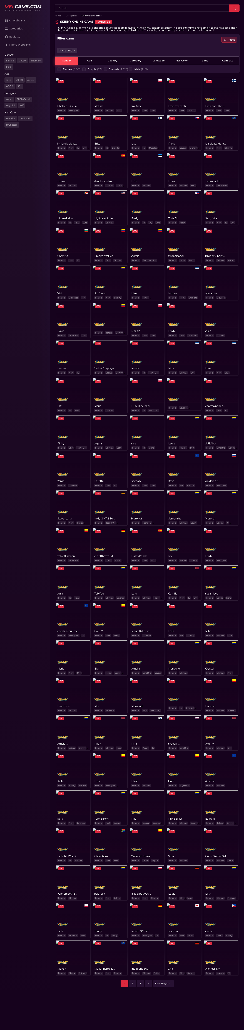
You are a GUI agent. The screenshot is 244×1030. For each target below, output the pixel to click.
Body (204, 60)
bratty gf (136, 518)
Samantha (174, 518)
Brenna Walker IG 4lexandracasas (104, 256)
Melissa (98, 106)
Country (112, 60)
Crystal (209, 668)
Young (183, 148)
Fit (144, 148)
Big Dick (10, 105)
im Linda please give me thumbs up (67, 143)
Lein (134, 593)
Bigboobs (73, 298)
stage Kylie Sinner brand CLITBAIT (141, 631)
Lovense (184, 408)
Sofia (60, 818)
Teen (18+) (74, 110)
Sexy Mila (211, 218)
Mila (133, 818)
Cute (85, 223)
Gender (66, 60)
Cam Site (227, 60)
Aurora (135, 256)
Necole (135, 331)
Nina (171, 368)
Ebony (220, 523)
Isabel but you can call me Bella (141, 893)
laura (171, 781)
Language (159, 60)
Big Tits (115, 148)
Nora (228, 598)
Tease (230, 860)
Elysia (134, 781)
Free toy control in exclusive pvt (178, 106)
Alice (208, 331)
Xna (170, 968)
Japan (190, 935)
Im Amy (136, 106)
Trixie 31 (173, 218)
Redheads (25, 118)
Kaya (171, 481)
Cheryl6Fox (101, 856)
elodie (209, 931)
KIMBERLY (175, 818)
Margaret (137, 706)
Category (135, 60)
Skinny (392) (67, 50)
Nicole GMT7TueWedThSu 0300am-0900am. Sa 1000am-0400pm (141, 931)
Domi (119, 185)
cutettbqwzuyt (103, 556)
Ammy (209, 743)
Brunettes (11, 124)
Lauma (61, 368)
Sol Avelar (100, 293)
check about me (67, 631)
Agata (98, 443)
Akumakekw (65, 218)
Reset (231, 39)
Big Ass (156, 823)
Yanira (60, 481)
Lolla (134, 181)
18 (78, 148)
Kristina (172, 293)
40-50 (9, 86)
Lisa (133, 143)
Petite (145, 298)
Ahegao (231, 710)
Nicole (135, 368)
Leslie (171, 893)
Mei (96, 706)
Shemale (36, 60)
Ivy (170, 556)
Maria (60, 668)
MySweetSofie (103, 218)
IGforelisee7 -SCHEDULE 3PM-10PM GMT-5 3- (67, 893)
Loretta (99, 481)
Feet (193, 185)
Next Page (161, 983)
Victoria (210, 518)
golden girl (211, 481)
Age (89, 60)
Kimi (134, 743)
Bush (108, 560)
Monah (61, 968)
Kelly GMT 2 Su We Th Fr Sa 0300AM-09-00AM (104, 518)
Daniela (210, 706)
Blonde (220, 335)
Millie (208, 631)
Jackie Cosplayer (104, 368)
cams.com (22, 6)
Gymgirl (190, 708)
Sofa (171, 856)
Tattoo (109, 333)
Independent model (141, 968)
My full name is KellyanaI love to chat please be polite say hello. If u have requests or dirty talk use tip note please (104, 968)
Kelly (60, 781)
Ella (96, 668)
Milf (22, 105)
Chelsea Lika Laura (67, 106)
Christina (62, 256)
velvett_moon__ (67, 556)
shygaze (136, 481)
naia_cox (99, 893)
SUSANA (210, 443)
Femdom (147, 523)
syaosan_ (174, 743)
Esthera (210, 818)
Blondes (10, 118)
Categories (71, 16)
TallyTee (99, 593)
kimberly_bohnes (215, 256)
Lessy (171, 181)
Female (10, 60)
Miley (97, 743)
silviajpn (173, 931)
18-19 (8, 80)
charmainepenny (215, 406)
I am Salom (101, 818)
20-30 (19, 80)
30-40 (30, 80)
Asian (9, 99)
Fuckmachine (149, 260)
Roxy (60, 331)
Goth (119, 448)
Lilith (208, 893)
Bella (60, 931)
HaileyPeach (139, 556)
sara (133, 443)
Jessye (61, 181)
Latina (109, 373)
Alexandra (211, 293)
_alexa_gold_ (213, 181)
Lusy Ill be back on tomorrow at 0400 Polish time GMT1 (141, 406)
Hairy (182, 260)
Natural (109, 185)
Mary (134, 293)
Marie (97, 406)
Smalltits (193, 298)
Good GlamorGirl (215, 856)
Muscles (153, 148)
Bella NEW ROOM (67, 856)
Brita (97, 143)
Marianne (174, 668)
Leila (171, 631)
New (145, 110)
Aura (60, 593)
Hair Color (182, 60)
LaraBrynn (63, 706)
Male (8, 67)
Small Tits (73, 335)
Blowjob (221, 298)
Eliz (59, 406)
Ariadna (210, 781)
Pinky (60, 443)
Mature (183, 448)
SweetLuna (64, 518)
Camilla (172, 593)
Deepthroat (222, 185)
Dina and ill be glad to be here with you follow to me (215, 106)
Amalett (62, 743)
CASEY (98, 631)
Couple (23, 60)
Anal (119, 110)
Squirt (232, 448)
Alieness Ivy (212, 968)
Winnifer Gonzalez (141, 856)
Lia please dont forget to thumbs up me (215, 143)
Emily (134, 218)
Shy (153, 110)
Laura (171, 443)
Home (58, 16)
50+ (20, 86)
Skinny (109, 110)
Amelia (135, 668)
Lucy (97, 781)
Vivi (59, 293)
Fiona (171, 143)
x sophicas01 (176, 256)
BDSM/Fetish (24, 99)
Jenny (98, 931)
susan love (211, 593)
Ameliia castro (103, 181)
